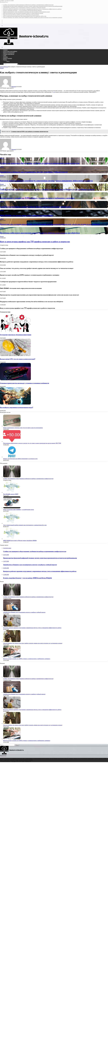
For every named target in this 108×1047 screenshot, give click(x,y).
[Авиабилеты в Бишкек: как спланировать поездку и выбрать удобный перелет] (12, 610)
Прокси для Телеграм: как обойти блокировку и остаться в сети (20, 459)
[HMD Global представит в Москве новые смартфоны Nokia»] (12, 538)
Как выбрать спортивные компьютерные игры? (16, 407)
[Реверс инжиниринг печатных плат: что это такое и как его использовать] (12, 426)
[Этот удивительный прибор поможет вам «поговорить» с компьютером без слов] (12, 523)
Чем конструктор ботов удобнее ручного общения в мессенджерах (21, 14)
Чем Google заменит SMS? (10, 494)
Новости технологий (8, 52)
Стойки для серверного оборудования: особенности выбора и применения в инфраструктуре (28, 4)
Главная (5, 50)
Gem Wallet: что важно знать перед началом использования (26, 215)
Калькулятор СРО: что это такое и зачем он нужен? (17, 359)
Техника (5, 57)
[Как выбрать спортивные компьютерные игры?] (15, 404)
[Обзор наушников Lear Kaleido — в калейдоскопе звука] (12, 507)
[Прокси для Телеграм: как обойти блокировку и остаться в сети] (12, 457)
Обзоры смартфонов (8, 54)
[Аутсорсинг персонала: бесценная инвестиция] (15, 331)
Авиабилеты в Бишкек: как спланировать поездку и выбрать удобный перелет (24, 7)
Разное (5, 59)
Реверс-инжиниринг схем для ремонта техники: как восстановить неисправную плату (26, 11)
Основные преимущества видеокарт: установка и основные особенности (24, 383)
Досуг (8, 61)
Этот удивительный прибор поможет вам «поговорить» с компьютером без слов (24, 525)
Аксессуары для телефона (10, 51)
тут (54, 92)
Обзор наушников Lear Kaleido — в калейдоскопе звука (18, 509)
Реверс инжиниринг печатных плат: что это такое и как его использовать (23, 428)
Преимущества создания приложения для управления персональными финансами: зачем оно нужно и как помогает (50, 224)
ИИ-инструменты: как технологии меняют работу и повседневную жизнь (23, 13)
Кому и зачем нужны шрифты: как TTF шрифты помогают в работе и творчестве (35, 241)
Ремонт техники (7, 58)
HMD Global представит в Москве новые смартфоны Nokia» (20, 540)
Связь (4, 55)
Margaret (13, 86)
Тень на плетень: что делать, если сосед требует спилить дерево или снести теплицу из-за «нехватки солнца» (32, 17)
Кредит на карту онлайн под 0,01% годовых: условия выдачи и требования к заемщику (37, 198)
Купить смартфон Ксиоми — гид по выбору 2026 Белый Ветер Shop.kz (22, 10)
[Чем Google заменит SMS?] (12, 492)
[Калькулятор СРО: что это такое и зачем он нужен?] (15, 355)
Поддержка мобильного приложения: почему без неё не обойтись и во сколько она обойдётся (40, 233)
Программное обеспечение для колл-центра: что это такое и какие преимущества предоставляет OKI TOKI (32, 443)
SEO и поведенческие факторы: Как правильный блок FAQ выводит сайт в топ (24, 16)
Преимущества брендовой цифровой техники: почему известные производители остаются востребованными (32, 6)
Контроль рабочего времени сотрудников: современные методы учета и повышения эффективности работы (32, 9)
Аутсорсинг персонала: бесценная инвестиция (15, 335)
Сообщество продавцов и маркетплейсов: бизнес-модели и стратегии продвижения (35, 206)
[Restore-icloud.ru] (24, 44)
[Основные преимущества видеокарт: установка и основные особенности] (15, 379)
